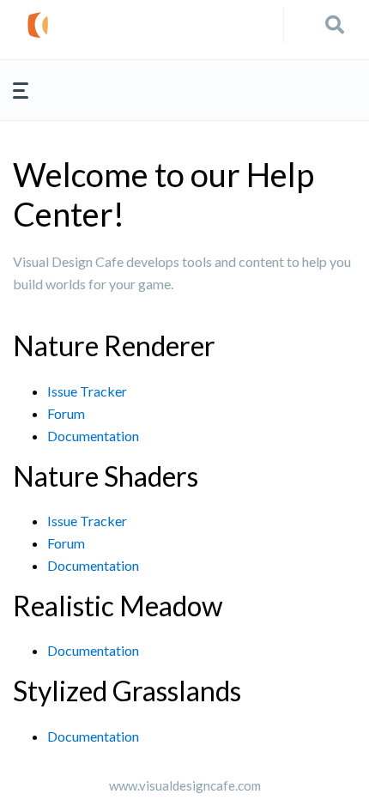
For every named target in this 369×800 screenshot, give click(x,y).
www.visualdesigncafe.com (185, 785)
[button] (335, 25)
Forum (66, 413)
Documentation (93, 435)
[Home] (154, 25)
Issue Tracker (87, 391)
